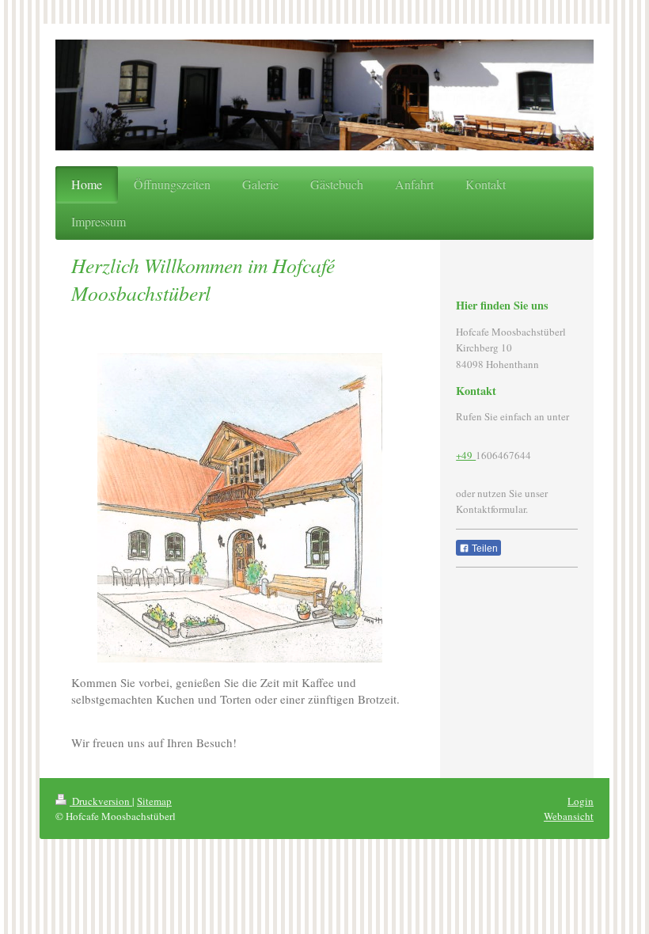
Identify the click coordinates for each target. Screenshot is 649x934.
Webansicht (569, 816)
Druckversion (101, 801)
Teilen (483, 548)
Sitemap (154, 801)
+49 (466, 455)
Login (580, 801)
